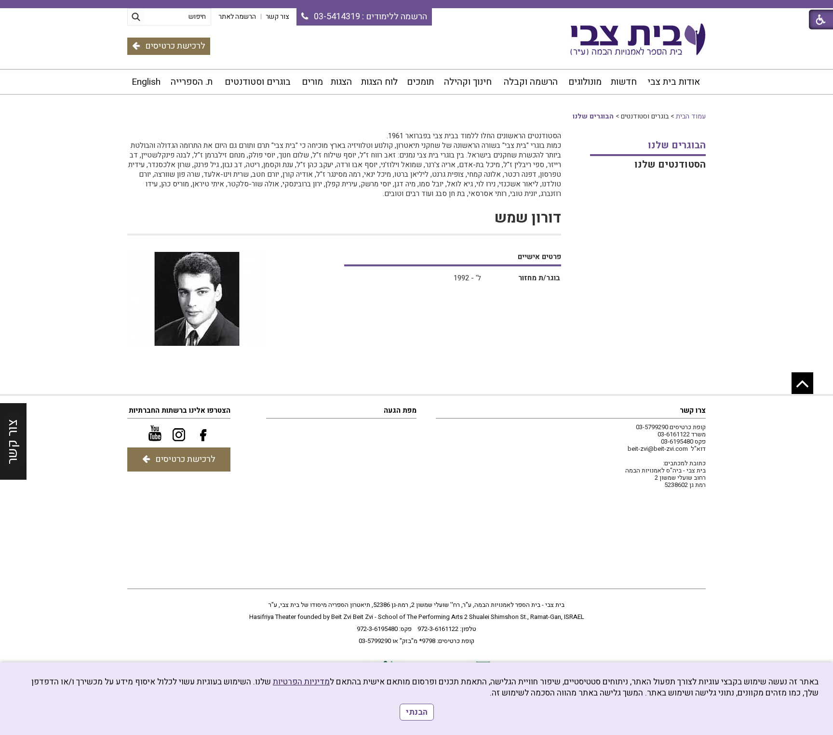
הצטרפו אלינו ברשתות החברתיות (179, 410)
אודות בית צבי (673, 82)
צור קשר (12, 441)
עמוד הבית (691, 116)
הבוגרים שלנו (593, 116)
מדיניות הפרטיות (301, 682)
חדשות (624, 82)
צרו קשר (693, 410)
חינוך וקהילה (468, 82)
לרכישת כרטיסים (175, 45)
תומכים (420, 82)
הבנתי (417, 712)
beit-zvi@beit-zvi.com (658, 448)
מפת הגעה (400, 410)
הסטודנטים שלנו (670, 164)
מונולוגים (585, 82)
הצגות (341, 82)
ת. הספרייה (192, 82)
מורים (312, 82)
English (146, 82)
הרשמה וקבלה (531, 82)
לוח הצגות (379, 82)
